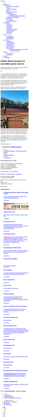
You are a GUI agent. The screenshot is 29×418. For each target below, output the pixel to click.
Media (8, 10)
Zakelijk (5, 52)
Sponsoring (9, 54)
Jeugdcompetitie (10, 37)
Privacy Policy (10, 19)
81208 (19, 398)
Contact (5, 56)
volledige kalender (15, 147)
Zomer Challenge (11, 46)
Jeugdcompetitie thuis (9, 155)
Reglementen (10, 13)
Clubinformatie (7, 5)
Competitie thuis (7, 157)
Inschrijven (3, 174)
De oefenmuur (10, 38)
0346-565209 (7, 402)
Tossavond (9, 33)
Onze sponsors (10, 53)
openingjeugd (7, 57)
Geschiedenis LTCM (11, 21)
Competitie (9, 26)
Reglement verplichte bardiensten (17, 15)
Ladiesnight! (9, 32)
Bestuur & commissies (12, 11)
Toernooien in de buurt (12, 29)
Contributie (9, 41)
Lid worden (6, 40)
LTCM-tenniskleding (11, 9)
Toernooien (9, 28)
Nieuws (8, 7)
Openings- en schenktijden (13, 17)
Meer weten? (4, 186)
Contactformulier (8, 404)
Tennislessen (9, 25)
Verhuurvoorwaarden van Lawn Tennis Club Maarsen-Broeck (19, 50)
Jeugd (5, 34)
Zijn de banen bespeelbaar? (13, 6)
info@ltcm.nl (7, 403)
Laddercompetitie (11, 30)
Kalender (9, 23)
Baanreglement (13, 14)
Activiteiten (6, 22)
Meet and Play (10, 48)
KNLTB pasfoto (10, 42)
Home (5, 3)
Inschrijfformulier (11, 44)
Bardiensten (9, 18)
